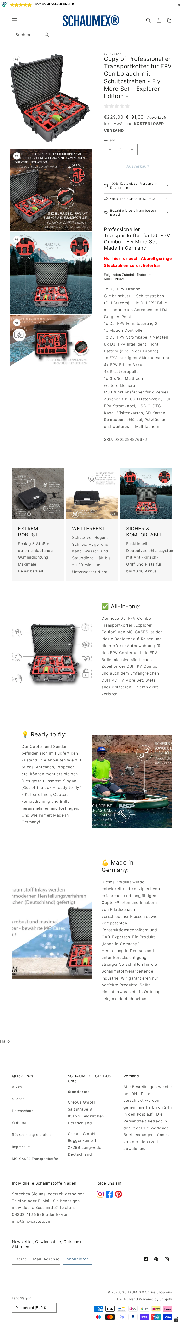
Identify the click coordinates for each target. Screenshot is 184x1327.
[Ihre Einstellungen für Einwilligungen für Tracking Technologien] (176, 1319)
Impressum (21, 1147)
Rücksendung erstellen (31, 1135)
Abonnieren (78, 1259)
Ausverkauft (138, 166)
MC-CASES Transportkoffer (35, 1159)
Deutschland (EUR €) (31, 1308)
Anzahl (109, 140)
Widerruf (19, 1123)
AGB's (17, 1087)
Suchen (18, 1099)
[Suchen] (46, 34)
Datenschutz (23, 1111)
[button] (14, 20)
